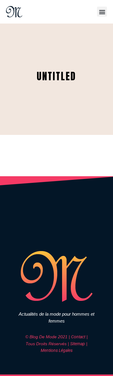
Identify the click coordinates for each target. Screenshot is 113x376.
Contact (78, 336)
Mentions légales (57, 350)
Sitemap (77, 343)
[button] (102, 12)
